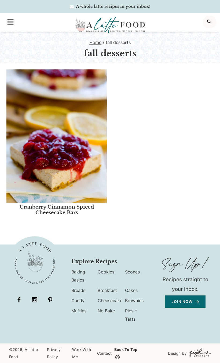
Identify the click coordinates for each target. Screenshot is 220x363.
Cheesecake (110, 300)
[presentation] (56, 136)
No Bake (106, 310)
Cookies (106, 272)
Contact (104, 353)
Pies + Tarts (131, 314)
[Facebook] (19, 300)
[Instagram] (35, 300)
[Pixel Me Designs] (199, 353)
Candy (78, 300)
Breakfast (107, 290)
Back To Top (125, 349)
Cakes (131, 290)
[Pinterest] (50, 300)
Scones (132, 272)
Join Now (182, 301)
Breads (78, 290)
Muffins (78, 310)
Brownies (134, 300)
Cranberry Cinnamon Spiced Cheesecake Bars (57, 210)
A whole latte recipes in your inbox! (113, 6)
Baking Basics (78, 276)
